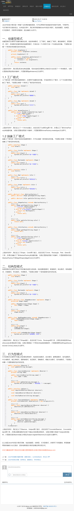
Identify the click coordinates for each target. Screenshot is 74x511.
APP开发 (10, 6)
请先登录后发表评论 (14, 467)
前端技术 (18, 6)
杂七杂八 (63, 6)
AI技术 (32, 6)
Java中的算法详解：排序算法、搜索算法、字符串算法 (24, 460)
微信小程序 (39, 6)
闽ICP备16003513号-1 (50, 506)
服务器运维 (55, 6)
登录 (70, 14)
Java (35, 21)
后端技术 (47, 6)
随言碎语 (6, 10)
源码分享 (25, 6)
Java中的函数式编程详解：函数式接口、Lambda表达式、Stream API (29, 457)
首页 (4, 6)
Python (39, 21)
